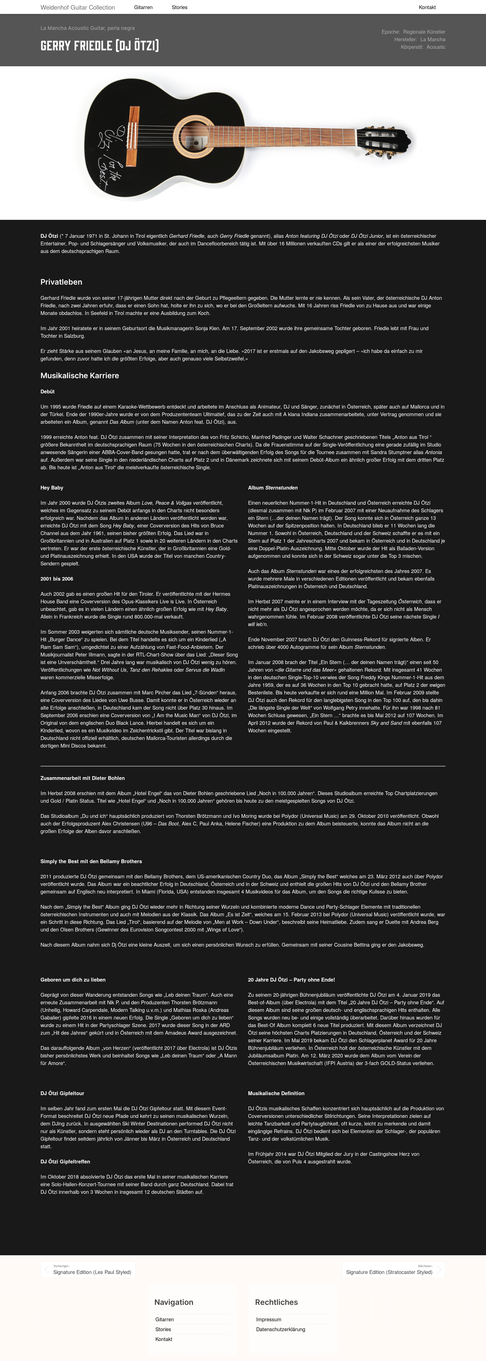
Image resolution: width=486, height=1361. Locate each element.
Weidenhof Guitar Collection (77, 7)
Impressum (268, 1319)
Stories (180, 7)
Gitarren (143, 7)
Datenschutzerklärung (280, 1329)
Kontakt (427, 7)
